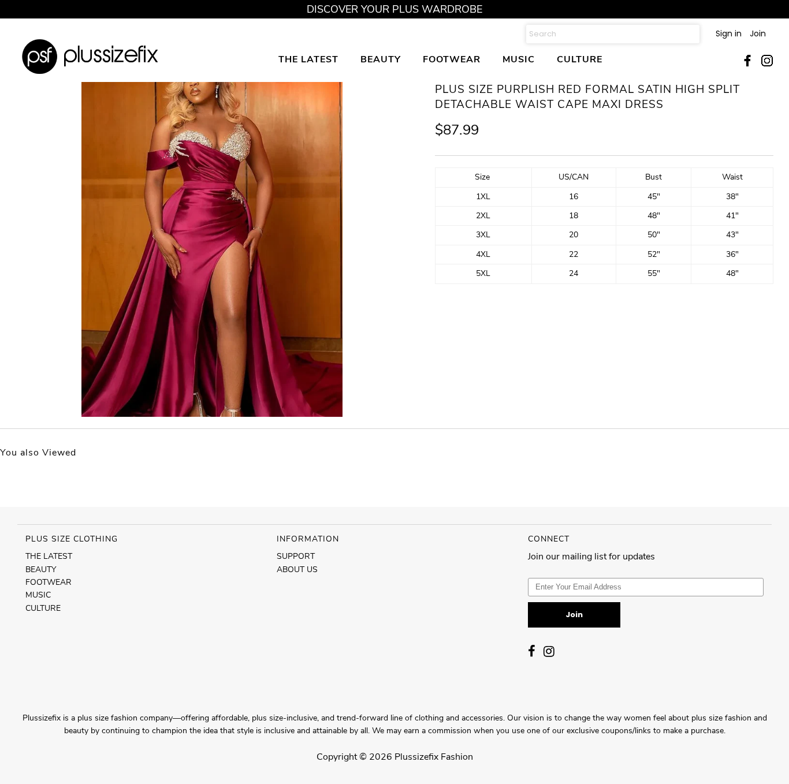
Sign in (729, 33)
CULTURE (579, 59)
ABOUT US (297, 569)
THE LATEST (308, 59)
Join (758, 33)
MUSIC (519, 59)
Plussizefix (416, 757)
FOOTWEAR (452, 59)
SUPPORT (296, 556)
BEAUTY (380, 59)
